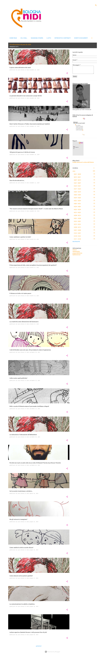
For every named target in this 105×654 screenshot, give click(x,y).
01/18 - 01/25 (77, 236)
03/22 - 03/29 (77, 209)
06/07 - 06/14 (77, 180)
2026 (74, 171)
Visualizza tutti (14, 46)
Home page (13, 38)
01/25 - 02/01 (77, 233)
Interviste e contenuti (63, 38)
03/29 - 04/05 (77, 206)
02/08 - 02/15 (77, 227)
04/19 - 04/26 (77, 197)
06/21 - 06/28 (77, 174)
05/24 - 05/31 (77, 186)
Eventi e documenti (81, 38)
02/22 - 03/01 (77, 221)
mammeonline (76, 251)
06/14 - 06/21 (77, 177)
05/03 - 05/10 (77, 191)
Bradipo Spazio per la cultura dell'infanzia (83, 162)
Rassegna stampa (37, 38)
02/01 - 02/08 (77, 230)
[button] (67, 73)
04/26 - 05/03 (77, 194)
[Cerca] (96, 5)
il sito (49, 38)
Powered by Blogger (53, 652)
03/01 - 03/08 (77, 218)
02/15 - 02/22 (77, 224)
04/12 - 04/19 (77, 200)
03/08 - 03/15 (77, 215)
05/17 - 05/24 (77, 189)
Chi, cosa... (23, 38)
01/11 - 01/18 (77, 239)
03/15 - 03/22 (77, 212)
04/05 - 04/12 (77, 203)
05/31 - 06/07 (77, 183)
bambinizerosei (76, 254)
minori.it (75, 249)
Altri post (39, 646)
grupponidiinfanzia (77, 253)
